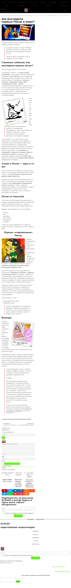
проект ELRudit (28, 561)
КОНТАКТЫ (35, 544)
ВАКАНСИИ (40, 519)
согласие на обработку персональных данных (18, 513)
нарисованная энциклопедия (10, 11)
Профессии (52, 2)
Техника (35, 5)
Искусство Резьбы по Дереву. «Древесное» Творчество (29, 483)
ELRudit (3, 9)
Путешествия (64, 2)
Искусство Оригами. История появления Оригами (18, 483)
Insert (18, 581)
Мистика (33, 2)
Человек (49, 5)
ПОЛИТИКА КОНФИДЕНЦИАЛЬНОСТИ (17, 566)
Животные (12, 2)
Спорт (7, 5)
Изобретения (23, 2)
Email (3, 461)
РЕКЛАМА (30, 519)
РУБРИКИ (35, 537)
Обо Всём (63, 5)
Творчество (20, 5)
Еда (3, 2)
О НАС (35, 541)
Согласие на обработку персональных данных (18, 555)
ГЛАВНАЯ (35, 531)
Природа (42, 2)
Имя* (3, 457)
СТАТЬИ (35, 534)
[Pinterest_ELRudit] (26, 10)
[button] (65, 10)
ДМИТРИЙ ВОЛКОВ (58, 566)
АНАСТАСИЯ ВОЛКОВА (62, 571)
